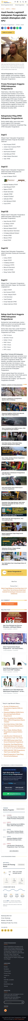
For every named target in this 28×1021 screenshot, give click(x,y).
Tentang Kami (7, 971)
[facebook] (15, 2)
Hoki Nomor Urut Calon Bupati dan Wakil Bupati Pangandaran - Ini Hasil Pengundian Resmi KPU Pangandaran (14, 691)
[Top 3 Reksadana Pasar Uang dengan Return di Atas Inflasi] (14, 556)
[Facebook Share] (2, 28)
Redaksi (6, 966)
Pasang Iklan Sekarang (15, 793)
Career (5, 981)
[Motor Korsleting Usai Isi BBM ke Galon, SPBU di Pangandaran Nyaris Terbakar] (14, 421)
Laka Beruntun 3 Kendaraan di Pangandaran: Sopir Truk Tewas (13, 473)
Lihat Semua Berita (14, 850)
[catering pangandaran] (15, 180)
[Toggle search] (23, 2)
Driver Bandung (5, 918)
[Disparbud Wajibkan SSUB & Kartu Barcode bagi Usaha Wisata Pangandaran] (14, 406)
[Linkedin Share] (11, 28)
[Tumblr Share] (14, 28)
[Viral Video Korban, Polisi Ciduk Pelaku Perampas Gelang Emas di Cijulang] (14, 436)
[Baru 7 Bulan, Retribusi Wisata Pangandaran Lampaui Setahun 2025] (14, 451)
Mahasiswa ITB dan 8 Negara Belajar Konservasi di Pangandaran (11, 549)
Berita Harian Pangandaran (15, 574)
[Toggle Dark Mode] (20, 2)
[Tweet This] (5, 28)
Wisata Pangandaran (19, 4)
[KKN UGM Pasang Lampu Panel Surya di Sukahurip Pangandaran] (14, 480)
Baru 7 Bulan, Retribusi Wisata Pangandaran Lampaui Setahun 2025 (13, 458)
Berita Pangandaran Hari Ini (7, 4)
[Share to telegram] (20, 28)
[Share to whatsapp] (17, 28)
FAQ (5, 977)
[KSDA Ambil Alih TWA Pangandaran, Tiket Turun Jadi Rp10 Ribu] (14, 511)
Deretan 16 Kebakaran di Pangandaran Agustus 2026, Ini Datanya (12, 399)
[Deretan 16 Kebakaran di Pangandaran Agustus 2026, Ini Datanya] (14, 391)
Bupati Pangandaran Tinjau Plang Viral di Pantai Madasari (12, 534)
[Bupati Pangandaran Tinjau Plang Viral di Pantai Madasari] (14, 526)
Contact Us (6, 975)
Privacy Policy (7, 973)
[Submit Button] (22, 1002)
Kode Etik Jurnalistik (9, 979)
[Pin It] (8, 28)
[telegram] (2, 930)
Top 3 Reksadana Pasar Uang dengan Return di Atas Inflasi (14, 563)
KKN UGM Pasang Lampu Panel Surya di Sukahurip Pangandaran (12, 488)
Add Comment (10, 603)
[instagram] (17, 2)
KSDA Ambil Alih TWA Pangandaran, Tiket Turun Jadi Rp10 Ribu (12, 519)
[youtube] (5, 930)
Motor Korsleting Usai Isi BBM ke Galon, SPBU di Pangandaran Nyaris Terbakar (14, 428)
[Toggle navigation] (25, 2)
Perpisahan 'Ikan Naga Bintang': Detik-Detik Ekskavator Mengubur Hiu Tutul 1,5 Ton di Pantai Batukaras (13, 504)
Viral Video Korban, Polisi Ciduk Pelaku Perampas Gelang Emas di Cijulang (12, 443)
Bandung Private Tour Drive (9, 923)
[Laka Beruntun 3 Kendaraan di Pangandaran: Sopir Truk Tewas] (14, 466)
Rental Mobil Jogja (8, 984)
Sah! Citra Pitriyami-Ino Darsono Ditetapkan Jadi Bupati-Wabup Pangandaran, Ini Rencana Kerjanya (13, 627)
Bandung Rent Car (6, 915)
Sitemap (6, 986)
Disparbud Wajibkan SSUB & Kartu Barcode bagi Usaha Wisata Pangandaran (13, 414)
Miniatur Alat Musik (6, 920)
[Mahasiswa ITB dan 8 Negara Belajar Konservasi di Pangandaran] (14, 541)
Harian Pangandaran (19, 1019)
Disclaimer (6, 969)
